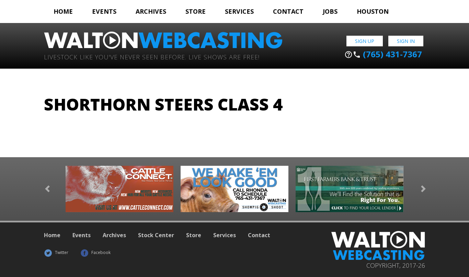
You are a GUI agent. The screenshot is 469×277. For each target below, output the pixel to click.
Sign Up (364, 41)
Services (239, 11)
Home (63, 11)
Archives (151, 11)
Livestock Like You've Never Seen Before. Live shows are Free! (152, 56)
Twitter (61, 252)
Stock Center (156, 235)
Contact (288, 11)
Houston (373, 11)
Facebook (100, 252)
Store (195, 11)
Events (104, 11)
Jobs (330, 11)
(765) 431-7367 (383, 54)
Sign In (406, 41)
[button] (47, 189)
